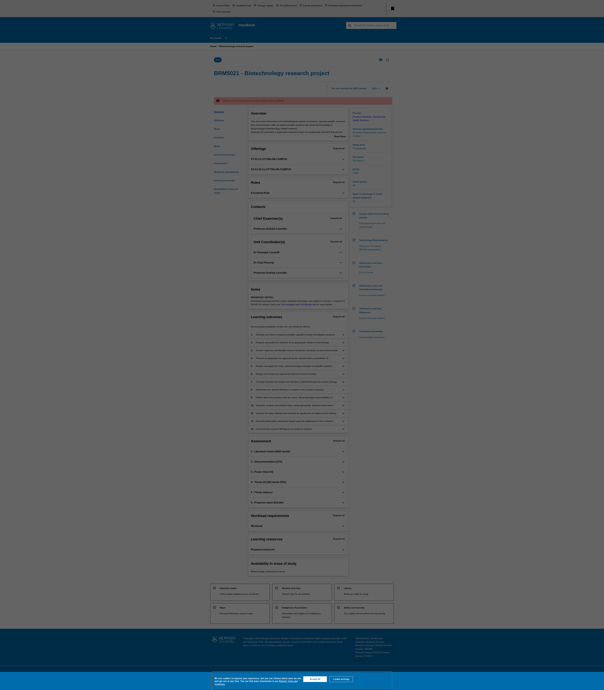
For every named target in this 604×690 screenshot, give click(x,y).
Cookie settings (341, 679)
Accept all (315, 679)
